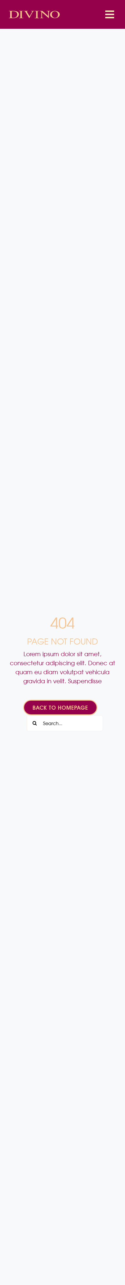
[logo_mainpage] (34, 11)
